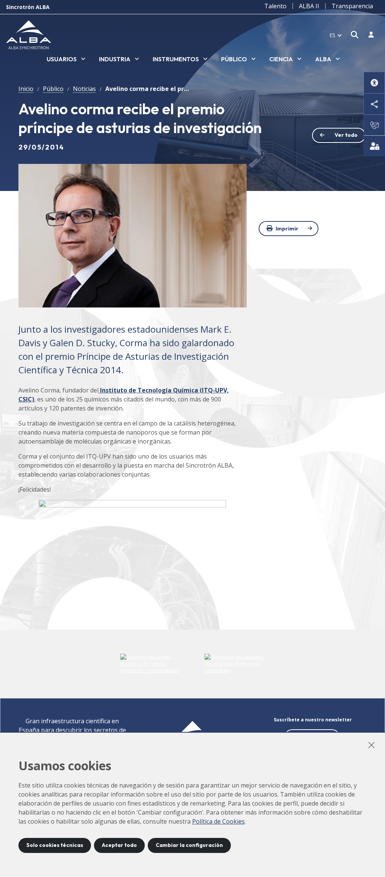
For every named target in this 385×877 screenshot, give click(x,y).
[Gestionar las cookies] (374, 145)
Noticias (84, 89)
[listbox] (66, 59)
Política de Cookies (218, 821)
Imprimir (287, 228)
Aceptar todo (119, 845)
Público (53, 89)
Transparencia (352, 6)
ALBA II (309, 6)
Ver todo (346, 135)
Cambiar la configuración (189, 845)
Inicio (25, 89)
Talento (275, 6)
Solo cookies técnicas (54, 845)
